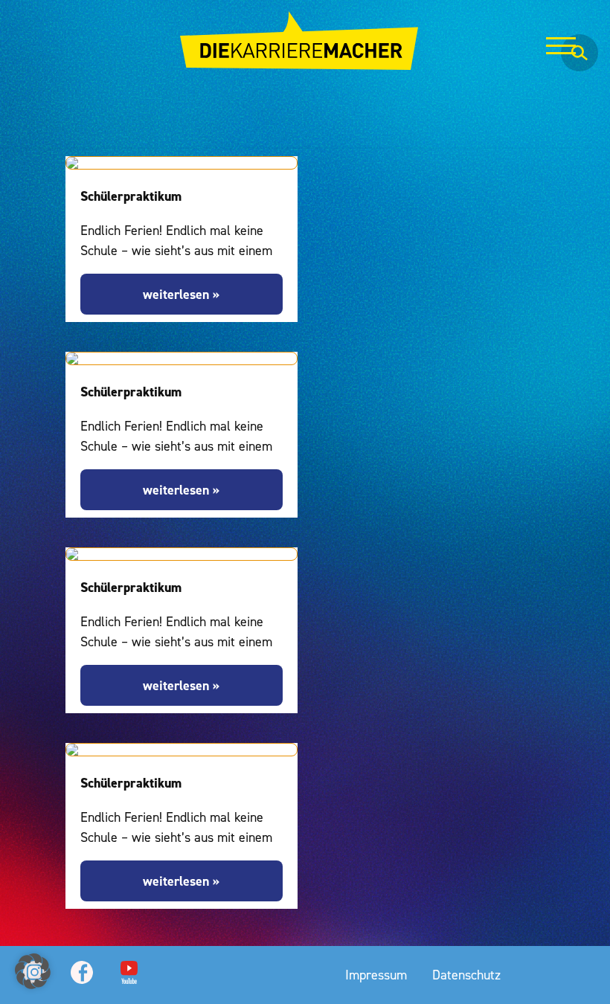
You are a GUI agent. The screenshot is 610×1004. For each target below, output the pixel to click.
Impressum (376, 974)
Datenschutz (466, 974)
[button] (32, 971)
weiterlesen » (181, 294)
